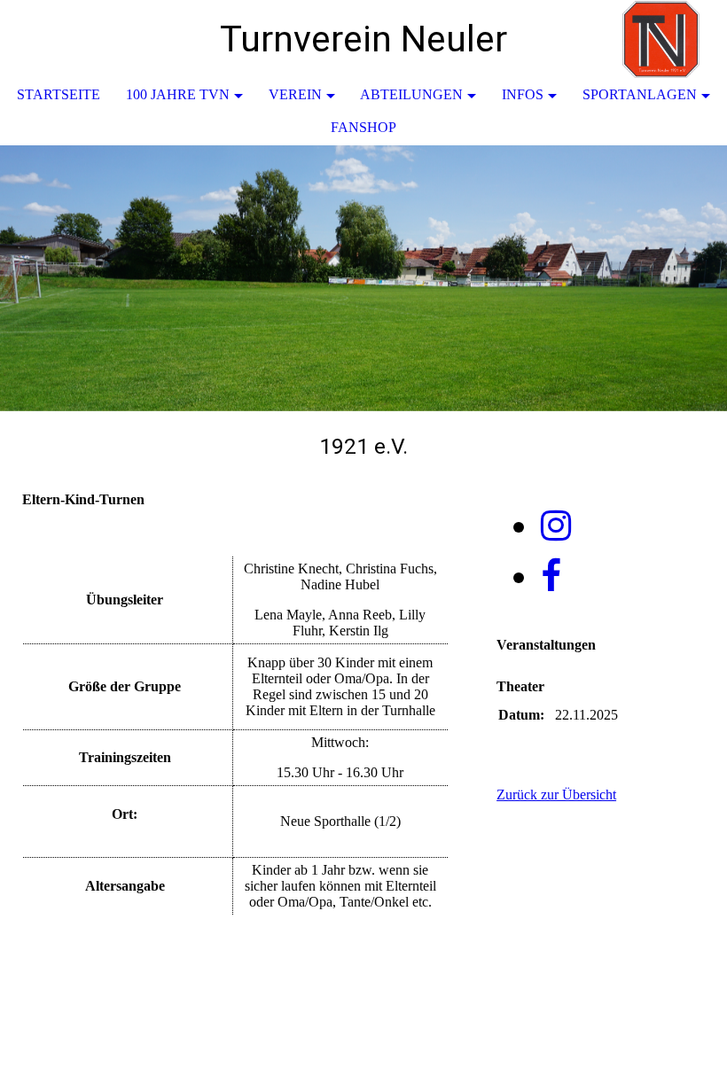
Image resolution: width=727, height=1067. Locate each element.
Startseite (58, 94)
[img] (660, 40)
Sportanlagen (639, 94)
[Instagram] (556, 526)
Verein (295, 94)
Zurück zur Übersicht (556, 794)
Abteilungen (411, 94)
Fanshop (363, 127)
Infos (522, 94)
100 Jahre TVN (178, 94)
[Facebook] (551, 576)
